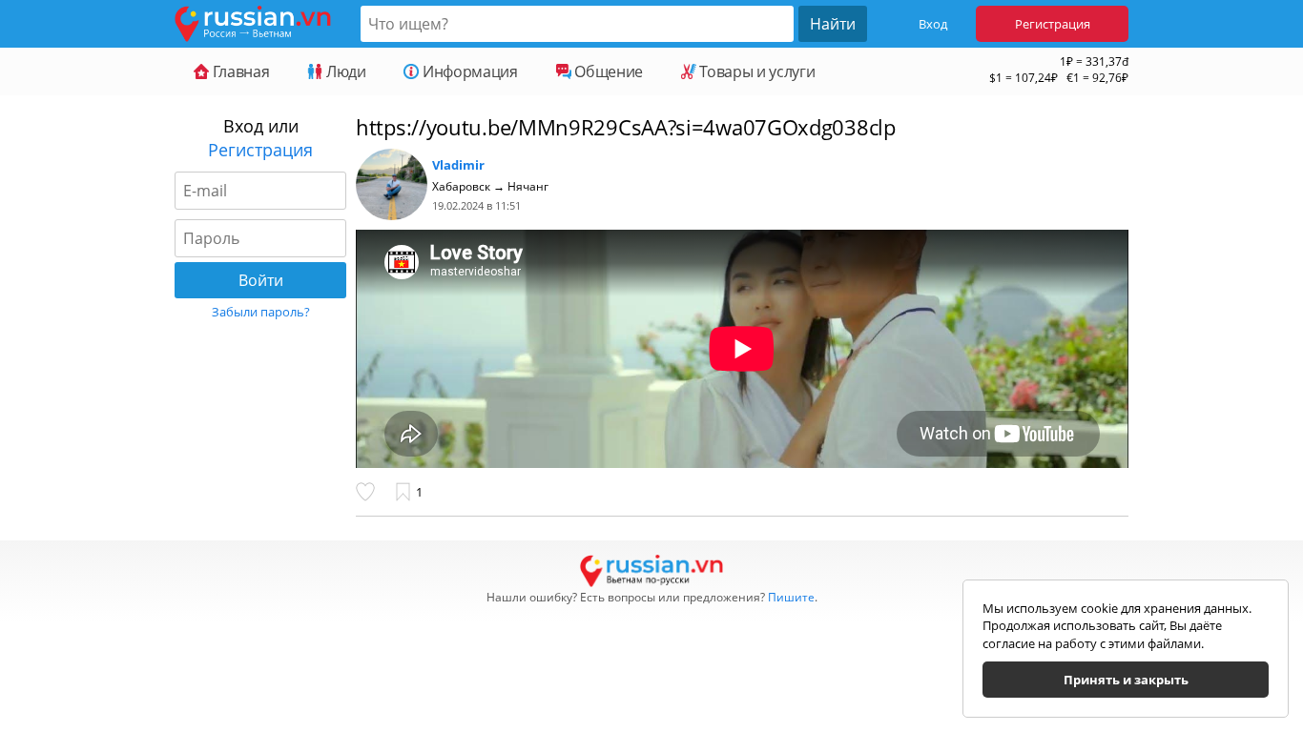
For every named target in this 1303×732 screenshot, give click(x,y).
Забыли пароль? (261, 311)
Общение (607, 71)
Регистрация (1052, 23)
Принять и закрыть (1126, 679)
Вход (933, 23)
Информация (468, 71)
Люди (343, 71)
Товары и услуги (755, 71)
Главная (239, 71)
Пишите (791, 597)
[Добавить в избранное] (404, 491)
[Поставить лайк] (369, 491)
